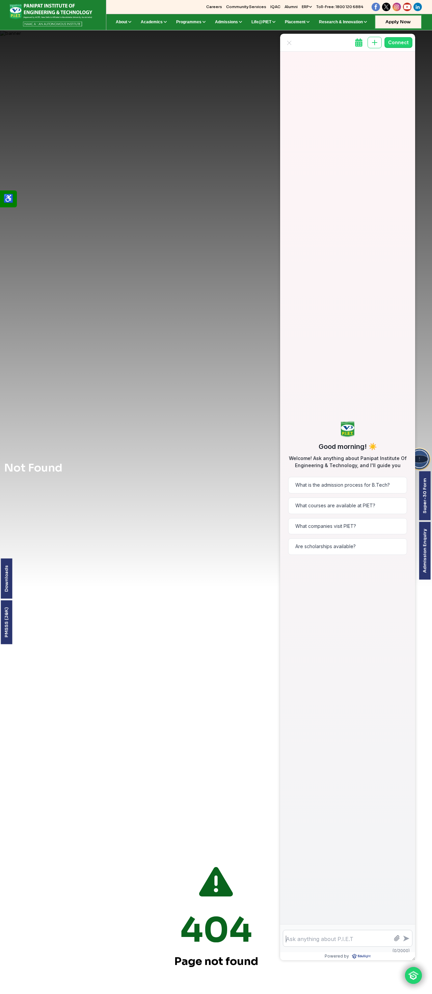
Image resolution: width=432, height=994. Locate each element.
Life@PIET (261, 22)
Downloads (6, 578)
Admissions (226, 22)
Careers (214, 6)
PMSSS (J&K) (6, 622)
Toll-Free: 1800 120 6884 (339, 6)
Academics (152, 22)
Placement (295, 22)
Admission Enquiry (424, 551)
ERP (305, 6)
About (121, 22)
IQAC (275, 6)
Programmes (188, 22)
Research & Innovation (341, 22)
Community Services (246, 6)
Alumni (291, 6)
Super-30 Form (424, 495)
